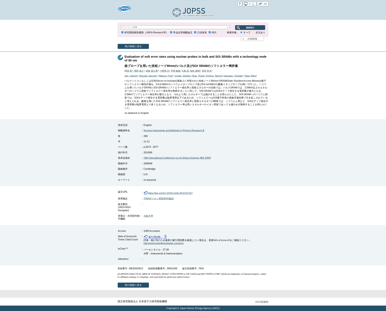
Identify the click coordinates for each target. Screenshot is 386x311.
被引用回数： (157, 237)
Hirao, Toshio (198, 76)
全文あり (260, 32)
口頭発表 (202, 32)
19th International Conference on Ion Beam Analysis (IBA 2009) (177, 158)
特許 (214, 32)
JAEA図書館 (261, 302)
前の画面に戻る (133, 46)
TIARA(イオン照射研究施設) (159, 198)
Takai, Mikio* (250, 76)
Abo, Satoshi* (131, 76)
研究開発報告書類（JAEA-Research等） (146, 32)
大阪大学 (148, 216)
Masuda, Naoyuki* (148, 76)
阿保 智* (129, 71)
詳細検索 (252, 39)
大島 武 (185, 71)
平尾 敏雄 (175, 71)
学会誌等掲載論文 (182, 32)
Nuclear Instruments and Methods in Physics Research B (174, 130)
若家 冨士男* (152, 71)
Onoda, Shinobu (182, 76)
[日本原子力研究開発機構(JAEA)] (124, 9)
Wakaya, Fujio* (166, 76)
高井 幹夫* (207, 71)
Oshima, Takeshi (214, 76)
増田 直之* (139, 71)
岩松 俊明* (195, 71)
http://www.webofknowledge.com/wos (164, 243)
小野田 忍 (164, 71)
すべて (247, 32)
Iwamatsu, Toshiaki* (233, 76)
